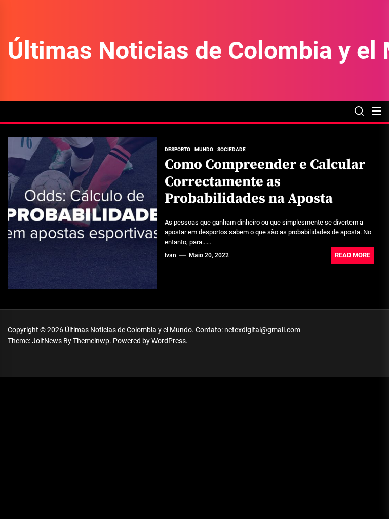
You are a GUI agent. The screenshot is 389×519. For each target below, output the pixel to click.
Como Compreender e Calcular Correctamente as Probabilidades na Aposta (265, 181)
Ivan (170, 255)
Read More (352, 255)
